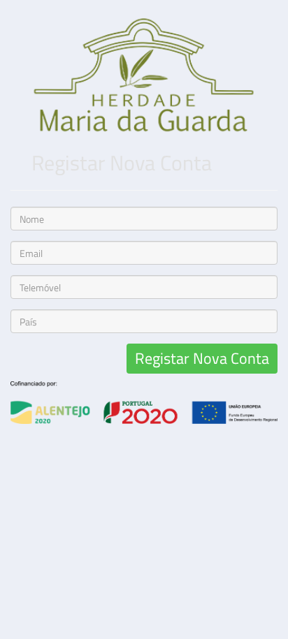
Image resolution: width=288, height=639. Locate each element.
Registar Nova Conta (202, 358)
